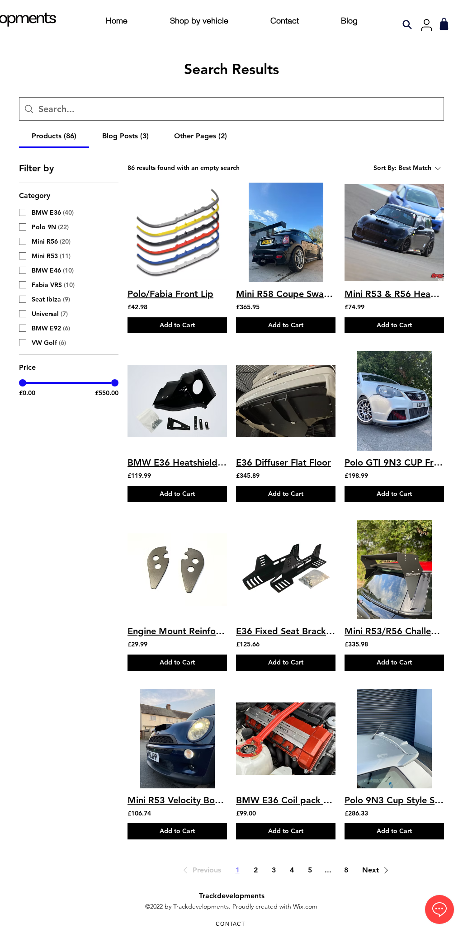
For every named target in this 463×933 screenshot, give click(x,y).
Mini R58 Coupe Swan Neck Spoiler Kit (285, 293)
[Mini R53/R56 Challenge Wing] (394, 569)
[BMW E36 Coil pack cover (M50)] (285, 738)
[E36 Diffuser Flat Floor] (285, 401)
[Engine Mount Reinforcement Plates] (177, 569)
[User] (426, 25)
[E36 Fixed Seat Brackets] (285, 569)
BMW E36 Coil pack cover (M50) (285, 800)
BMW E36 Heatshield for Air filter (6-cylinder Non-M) (177, 462)
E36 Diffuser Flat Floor (283, 462)
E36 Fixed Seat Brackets (285, 631)
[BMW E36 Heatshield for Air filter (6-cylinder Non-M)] (177, 401)
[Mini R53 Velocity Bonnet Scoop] (177, 738)
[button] (200, 870)
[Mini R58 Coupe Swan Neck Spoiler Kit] (285, 232)
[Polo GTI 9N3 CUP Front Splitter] (394, 401)
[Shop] (443, 24)
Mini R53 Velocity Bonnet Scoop (177, 800)
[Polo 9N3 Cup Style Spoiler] (394, 738)
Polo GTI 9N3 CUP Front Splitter (394, 462)
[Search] (407, 24)
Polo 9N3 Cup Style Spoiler (394, 800)
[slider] (22, 382)
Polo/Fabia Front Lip (170, 293)
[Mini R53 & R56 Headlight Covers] (394, 232)
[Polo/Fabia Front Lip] (177, 232)
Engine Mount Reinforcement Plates (177, 631)
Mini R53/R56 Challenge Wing (394, 631)
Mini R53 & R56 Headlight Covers (394, 293)
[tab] (54, 136)
